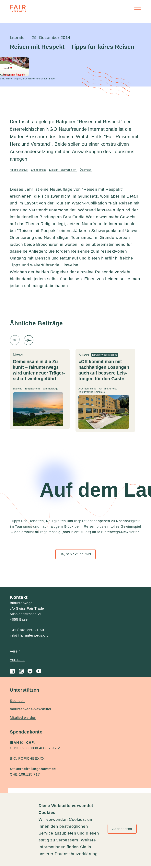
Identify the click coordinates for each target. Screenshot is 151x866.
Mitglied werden (23, 718)
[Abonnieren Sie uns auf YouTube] (38, 671)
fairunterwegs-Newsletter (31, 709)
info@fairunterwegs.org (29, 635)
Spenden (17, 701)
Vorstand (17, 660)
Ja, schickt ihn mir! (75, 554)
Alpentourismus (19, 169)
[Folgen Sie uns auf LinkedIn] (12, 671)
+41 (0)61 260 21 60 (27, 630)
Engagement (38, 169)
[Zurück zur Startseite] (18, 8)
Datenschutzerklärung (76, 853)
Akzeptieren (122, 829)
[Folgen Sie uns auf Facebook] (30, 671)
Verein (15, 651)
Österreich (86, 169)
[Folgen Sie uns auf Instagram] (21, 671)
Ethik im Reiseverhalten (63, 169)
